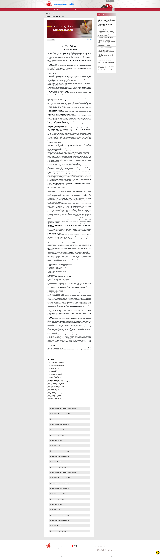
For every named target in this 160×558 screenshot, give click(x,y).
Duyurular (53, 13)
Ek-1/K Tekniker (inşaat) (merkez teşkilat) (60, 456)
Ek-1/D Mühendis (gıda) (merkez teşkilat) (60, 424)
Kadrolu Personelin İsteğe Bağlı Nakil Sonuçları (106, 69)
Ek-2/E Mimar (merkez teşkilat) (58, 493)
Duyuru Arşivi (101, 72)
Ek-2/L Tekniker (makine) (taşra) (58, 525)
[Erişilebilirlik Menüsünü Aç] (158, 552)
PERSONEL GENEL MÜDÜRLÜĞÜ (64, 4)
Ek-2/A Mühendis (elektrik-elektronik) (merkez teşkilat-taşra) (64, 472)
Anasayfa (48, 13)
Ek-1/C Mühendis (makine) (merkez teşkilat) (61, 419)
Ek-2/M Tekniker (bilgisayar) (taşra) (59, 531)
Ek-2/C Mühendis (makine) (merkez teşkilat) (61, 483)
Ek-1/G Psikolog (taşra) (57, 440)
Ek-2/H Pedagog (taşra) (57, 509)
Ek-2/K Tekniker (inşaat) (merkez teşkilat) (60, 520)
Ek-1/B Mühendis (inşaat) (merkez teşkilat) (61, 413)
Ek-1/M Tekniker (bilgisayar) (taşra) (59, 467)
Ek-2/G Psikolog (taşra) (57, 504)
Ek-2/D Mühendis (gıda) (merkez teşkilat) (60, 488)
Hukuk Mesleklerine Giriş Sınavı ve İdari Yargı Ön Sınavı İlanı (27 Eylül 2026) (106, 28)
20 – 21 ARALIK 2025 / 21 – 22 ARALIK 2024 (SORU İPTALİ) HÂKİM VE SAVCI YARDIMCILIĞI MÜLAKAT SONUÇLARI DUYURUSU (106, 66)
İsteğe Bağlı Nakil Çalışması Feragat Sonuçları (106, 16)
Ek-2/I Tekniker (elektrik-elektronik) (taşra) (61, 515)
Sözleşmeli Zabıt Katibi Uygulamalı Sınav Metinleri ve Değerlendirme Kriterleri (105, 59)
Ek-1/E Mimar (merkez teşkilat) (58, 429)
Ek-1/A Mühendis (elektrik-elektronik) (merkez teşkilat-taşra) (64, 408)
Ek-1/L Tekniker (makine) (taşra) (58, 461)
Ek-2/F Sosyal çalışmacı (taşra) (58, 499)
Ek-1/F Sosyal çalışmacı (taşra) (58, 435)
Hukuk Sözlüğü (60, 543)
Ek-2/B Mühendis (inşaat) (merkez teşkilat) (61, 477)
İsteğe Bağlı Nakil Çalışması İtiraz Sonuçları (106, 62)
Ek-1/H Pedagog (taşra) (57, 445)
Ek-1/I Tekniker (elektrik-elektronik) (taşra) (61, 451)
